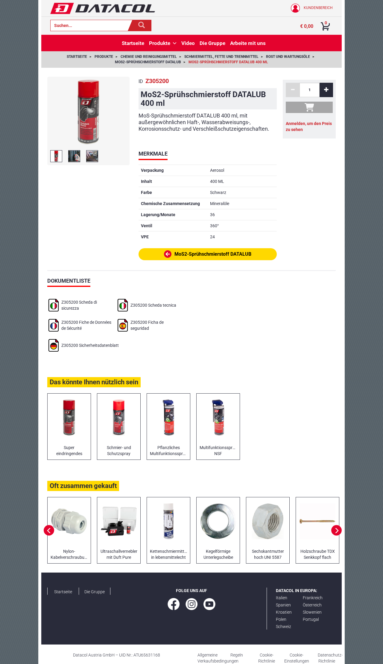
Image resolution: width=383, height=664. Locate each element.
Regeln (236, 655)
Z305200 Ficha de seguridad (147, 325)
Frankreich (313, 597)
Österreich (312, 605)
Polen (281, 619)
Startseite (63, 591)
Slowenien (312, 612)
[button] (175, 43)
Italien (281, 597)
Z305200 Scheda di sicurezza (79, 305)
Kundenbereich (318, 8)
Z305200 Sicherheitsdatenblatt (90, 345)
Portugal (311, 619)
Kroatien (284, 612)
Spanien (283, 605)
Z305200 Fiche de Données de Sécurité (86, 325)
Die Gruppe (94, 591)
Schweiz (283, 626)
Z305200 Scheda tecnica (153, 305)
